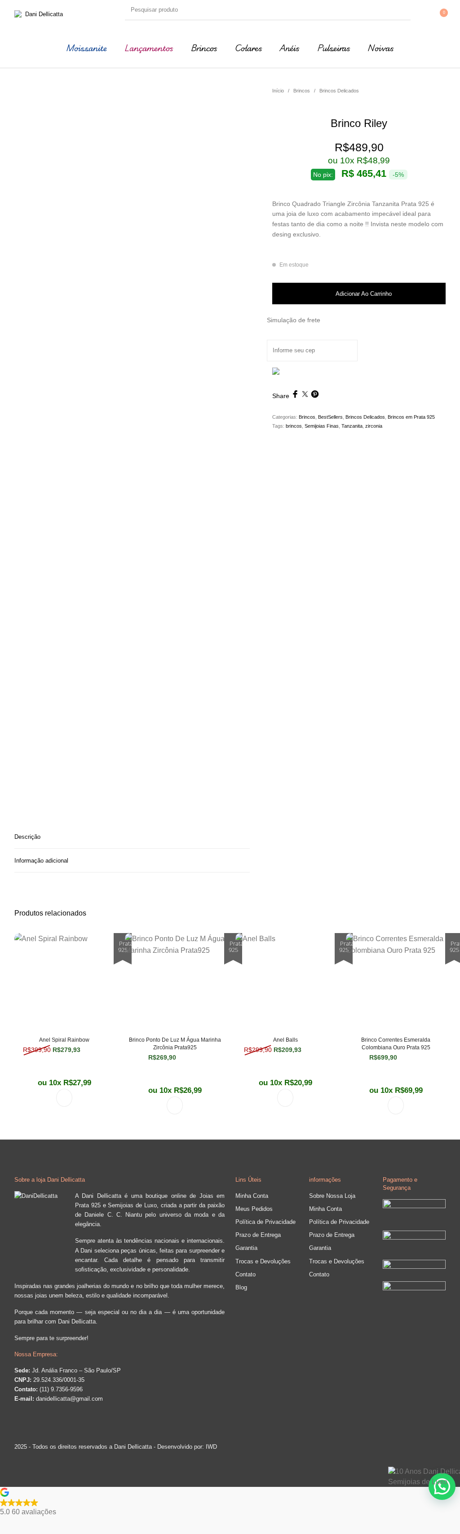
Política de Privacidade (265, 1221)
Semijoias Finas (322, 426)
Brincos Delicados (339, 90)
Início (278, 90)
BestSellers (330, 417)
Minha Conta (251, 1195)
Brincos (301, 90)
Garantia (246, 1248)
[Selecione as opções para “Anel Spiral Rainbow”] (64, 1098)
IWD (210, 1446)
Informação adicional (41, 860)
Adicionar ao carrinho (364, 293)
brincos (294, 426)
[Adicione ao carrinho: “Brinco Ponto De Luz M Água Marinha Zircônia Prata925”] (175, 1105)
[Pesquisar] (402, 9)
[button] (230, 1502)
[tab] (132, 837)
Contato (245, 1274)
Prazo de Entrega (258, 1235)
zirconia (373, 426)
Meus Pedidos (254, 1208)
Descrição (27, 836)
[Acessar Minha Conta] (432, 10)
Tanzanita (352, 426)
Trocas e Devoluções (263, 1261)
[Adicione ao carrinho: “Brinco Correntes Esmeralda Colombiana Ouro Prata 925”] (396, 1105)
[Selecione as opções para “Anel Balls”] (285, 1098)
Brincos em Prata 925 (411, 417)
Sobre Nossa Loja (332, 1195)
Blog (241, 1287)
